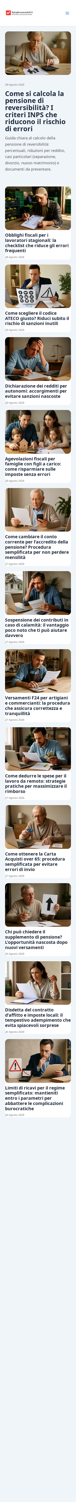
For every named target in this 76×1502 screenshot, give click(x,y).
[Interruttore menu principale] (67, 13)
